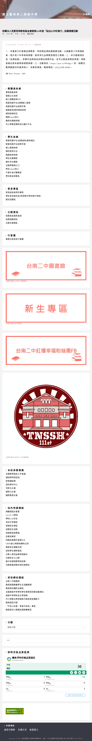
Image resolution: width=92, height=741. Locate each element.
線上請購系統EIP (13, 99)
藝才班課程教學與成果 (16, 561)
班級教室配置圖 (13, 533)
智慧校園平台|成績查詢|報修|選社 (20, 141)
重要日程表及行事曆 (15, 239)
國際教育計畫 (12, 495)
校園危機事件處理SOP (15, 540)
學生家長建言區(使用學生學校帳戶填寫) (23, 196)
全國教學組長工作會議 (16, 474)
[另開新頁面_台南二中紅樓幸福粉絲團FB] (46, 364)
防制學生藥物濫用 (14, 551)
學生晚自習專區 (13, 176)
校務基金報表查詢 (14, 216)
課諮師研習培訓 (13, 477)
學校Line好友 (12, 519)
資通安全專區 (12, 526)
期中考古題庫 (12, 162)
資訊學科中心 (12, 485)
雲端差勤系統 (12, 92)
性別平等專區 (12, 522)
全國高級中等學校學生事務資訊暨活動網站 (25, 592)
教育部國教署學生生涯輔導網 (19, 585)
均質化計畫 (11, 488)
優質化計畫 (11, 492)
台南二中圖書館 (13, 581)
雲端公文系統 (12, 96)
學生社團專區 (12, 158)
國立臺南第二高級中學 (20, 14)
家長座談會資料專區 (15, 192)
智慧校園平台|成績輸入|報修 (18, 103)
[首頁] (3, 34)
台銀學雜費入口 (13, 165)
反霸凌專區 (11, 536)
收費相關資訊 (12, 219)
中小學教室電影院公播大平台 (19, 124)
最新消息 (38, 45)
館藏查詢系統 (12, 155)
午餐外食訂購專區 (14, 173)
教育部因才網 (12, 603)
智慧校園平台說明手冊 (16, 106)
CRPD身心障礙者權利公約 (17, 544)
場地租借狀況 (12, 114)
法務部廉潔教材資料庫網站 (18, 565)
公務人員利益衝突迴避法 (17, 554)
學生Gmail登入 (12, 169)
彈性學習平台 (12, 151)
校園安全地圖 (12, 529)
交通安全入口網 (13, 558)
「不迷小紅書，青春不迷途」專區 (21, 606)
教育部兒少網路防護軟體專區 (19, 610)
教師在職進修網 (13, 121)
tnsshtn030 (12, 45)
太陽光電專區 (12, 223)
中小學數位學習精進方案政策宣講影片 (23, 599)
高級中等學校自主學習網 (17, 595)
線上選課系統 (12, 148)
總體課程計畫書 (13, 512)
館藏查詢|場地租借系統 (16, 110)
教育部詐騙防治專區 (15, 588)
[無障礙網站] (15, 711)
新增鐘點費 (11, 481)
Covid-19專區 (12, 515)
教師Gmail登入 (12, 117)
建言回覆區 (11, 200)
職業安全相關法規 (14, 547)
